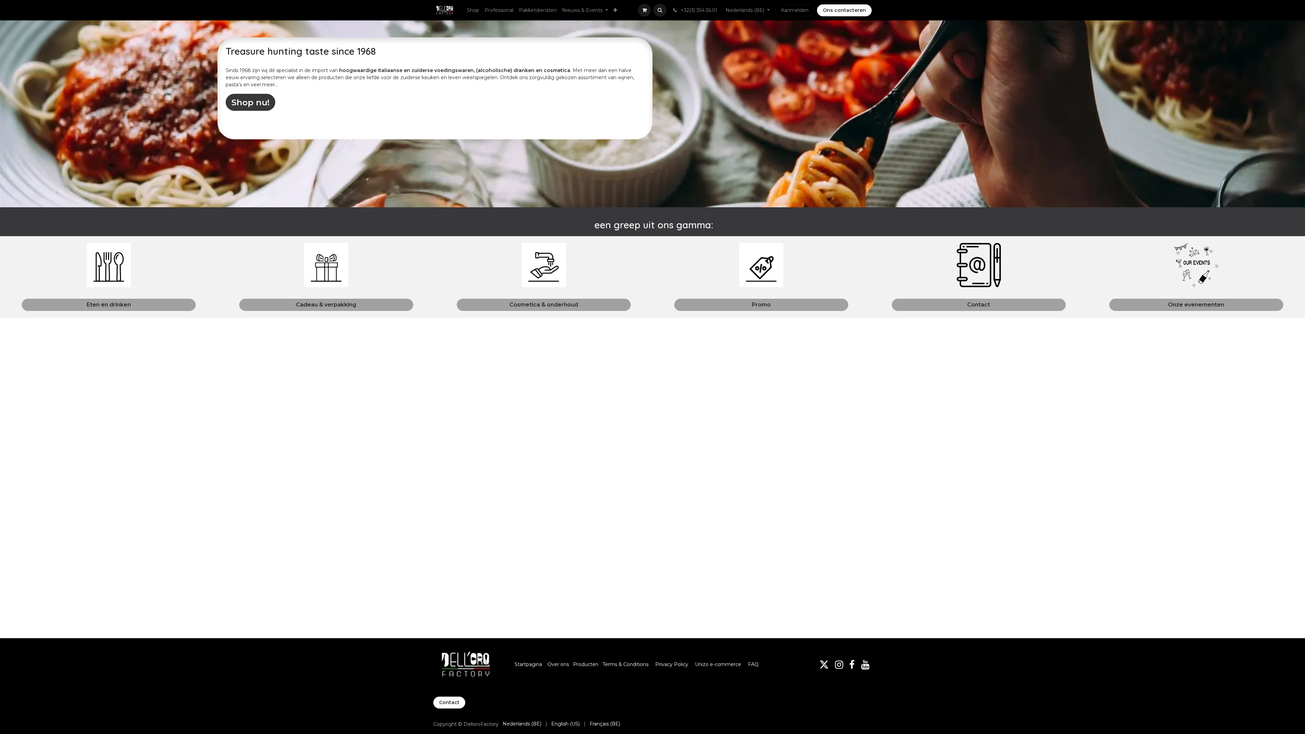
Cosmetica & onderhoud (543, 304)
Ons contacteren (844, 10)
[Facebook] (852, 665)
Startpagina (528, 664)
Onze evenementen (1196, 304)
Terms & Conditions (626, 664)
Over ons (558, 664)
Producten (585, 664)
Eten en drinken (109, 304)
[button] (660, 10)
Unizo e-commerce (718, 664)
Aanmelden (794, 10)
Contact (978, 304)
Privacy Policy (671, 664)
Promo (761, 304)
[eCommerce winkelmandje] (644, 10)
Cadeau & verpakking (326, 304)
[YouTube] (865, 665)
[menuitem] (473, 10)
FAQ (753, 664)
